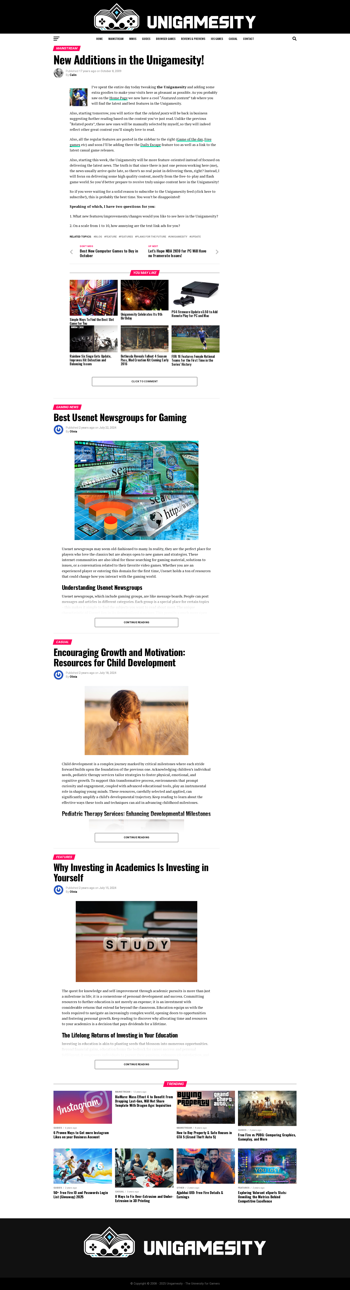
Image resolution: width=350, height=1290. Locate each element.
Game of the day (190, 139)
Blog (98, 236)
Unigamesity (178, 236)
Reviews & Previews (193, 38)
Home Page (118, 98)
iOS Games (217, 38)
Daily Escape (150, 144)
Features (126, 236)
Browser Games (165, 38)
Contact (248, 38)
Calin (73, 75)
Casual (233, 38)
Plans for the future (151, 236)
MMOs (132, 38)
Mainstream (116, 38)
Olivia (73, 431)
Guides (146, 38)
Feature (111, 236)
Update (196, 236)
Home (99, 38)
